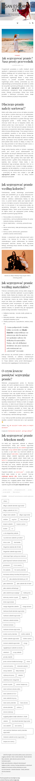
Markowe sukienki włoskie (10, 620)
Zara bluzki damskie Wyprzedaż (21, 721)
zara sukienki (22, 447)
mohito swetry (27, 638)
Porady (17, 55)
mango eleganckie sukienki (11, 606)
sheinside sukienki (22, 666)
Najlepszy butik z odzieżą (8, 765)
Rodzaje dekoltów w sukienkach (23, 765)
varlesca (19, 707)
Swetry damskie (25, 769)
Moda (13, 757)
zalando (5, 721)
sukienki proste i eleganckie (11, 680)
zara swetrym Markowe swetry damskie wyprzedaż (15, 731)
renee (28, 661)
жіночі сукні (19, 472)
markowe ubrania (8, 625)
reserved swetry (8, 666)
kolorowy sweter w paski (10, 597)
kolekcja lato (27, 593)
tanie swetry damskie (9, 703)
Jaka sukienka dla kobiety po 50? (18, 579)
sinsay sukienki (7, 671)
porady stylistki (6, 492)
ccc (12, 528)
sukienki (20, 675)
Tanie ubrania (24, 703)
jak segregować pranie (19, 490)
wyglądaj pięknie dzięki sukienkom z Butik (15, 716)
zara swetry (18, 726)
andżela (5, 519)
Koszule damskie (6, 769)
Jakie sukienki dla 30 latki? (24, 583)
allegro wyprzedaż (24, 515)
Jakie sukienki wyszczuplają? (11, 593)
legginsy (24, 597)
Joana (5, 496)
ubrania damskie (8, 707)
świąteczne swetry (8, 741)
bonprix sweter (21, 524)
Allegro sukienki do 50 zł (10, 510)
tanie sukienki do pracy (9, 698)
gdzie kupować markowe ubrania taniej (14, 560)
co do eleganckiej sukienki (10, 533)
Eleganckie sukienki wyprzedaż (12, 551)
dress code (6, 542)
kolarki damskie (19, 757)
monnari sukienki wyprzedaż (11, 643)
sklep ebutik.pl (16, 492)
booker (5, 528)
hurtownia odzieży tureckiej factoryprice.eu (15, 574)
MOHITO (4, 460)
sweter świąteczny (21, 684)
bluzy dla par (24, 519)
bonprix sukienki (8, 524)
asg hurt (14, 519)
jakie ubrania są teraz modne (17, 759)
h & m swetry (18, 565)
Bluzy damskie (5, 759)
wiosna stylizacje (8, 712)
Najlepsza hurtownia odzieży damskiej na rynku (14, 767)
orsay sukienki (13, 450)
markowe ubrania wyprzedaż (11, 629)
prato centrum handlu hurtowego (13, 661)
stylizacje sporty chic (9, 476)
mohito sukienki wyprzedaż (11, 638)
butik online (15, 454)
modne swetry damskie (10, 634)
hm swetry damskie (20, 570)
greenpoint (6, 565)
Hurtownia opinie (6, 761)
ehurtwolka (17, 542)
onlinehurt (6, 652)
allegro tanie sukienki (9, 515)
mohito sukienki (25, 634)
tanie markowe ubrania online (11, 689)
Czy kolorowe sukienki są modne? (13, 538)
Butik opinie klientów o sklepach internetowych (14, 763)
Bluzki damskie (28, 757)
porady (30, 490)
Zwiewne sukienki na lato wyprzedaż (13, 737)
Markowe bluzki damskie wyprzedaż (13, 611)
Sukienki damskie (15, 769)
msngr (25, 643)
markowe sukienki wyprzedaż (11, 615)
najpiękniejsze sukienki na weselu (13, 648)
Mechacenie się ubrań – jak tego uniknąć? (20, 431)
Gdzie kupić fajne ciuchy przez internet (14, 556)
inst (4, 579)
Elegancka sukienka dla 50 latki (12, 547)
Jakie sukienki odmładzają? (11, 588)
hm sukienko (6, 570)
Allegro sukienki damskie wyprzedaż (13, 505)
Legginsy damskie (6, 757)
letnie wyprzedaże (8, 602)
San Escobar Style (17, 8)
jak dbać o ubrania (7, 490)
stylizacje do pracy (8, 675)
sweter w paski (7, 684)
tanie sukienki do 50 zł (9, 693)
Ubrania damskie (6, 771)
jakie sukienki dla (8, 583)
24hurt (5, 501)
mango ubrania (27, 606)
